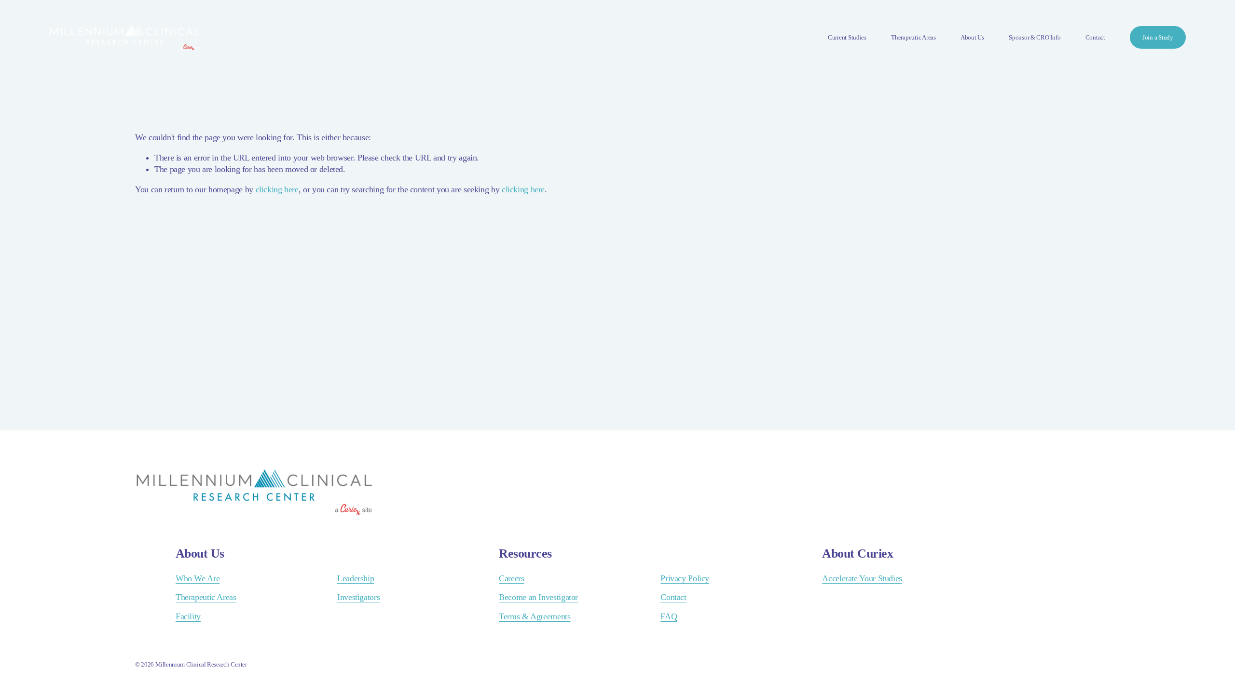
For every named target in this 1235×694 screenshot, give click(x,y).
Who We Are (198, 578)
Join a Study (1157, 37)
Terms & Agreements (534, 616)
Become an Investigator (538, 597)
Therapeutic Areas (913, 37)
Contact (1095, 37)
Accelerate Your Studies (862, 578)
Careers (511, 578)
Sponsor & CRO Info (1034, 37)
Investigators (358, 597)
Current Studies (847, 37)
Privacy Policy (684, 578)
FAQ (668, 616)
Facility (188, 616)
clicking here (277, 189)
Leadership (355, 578)
